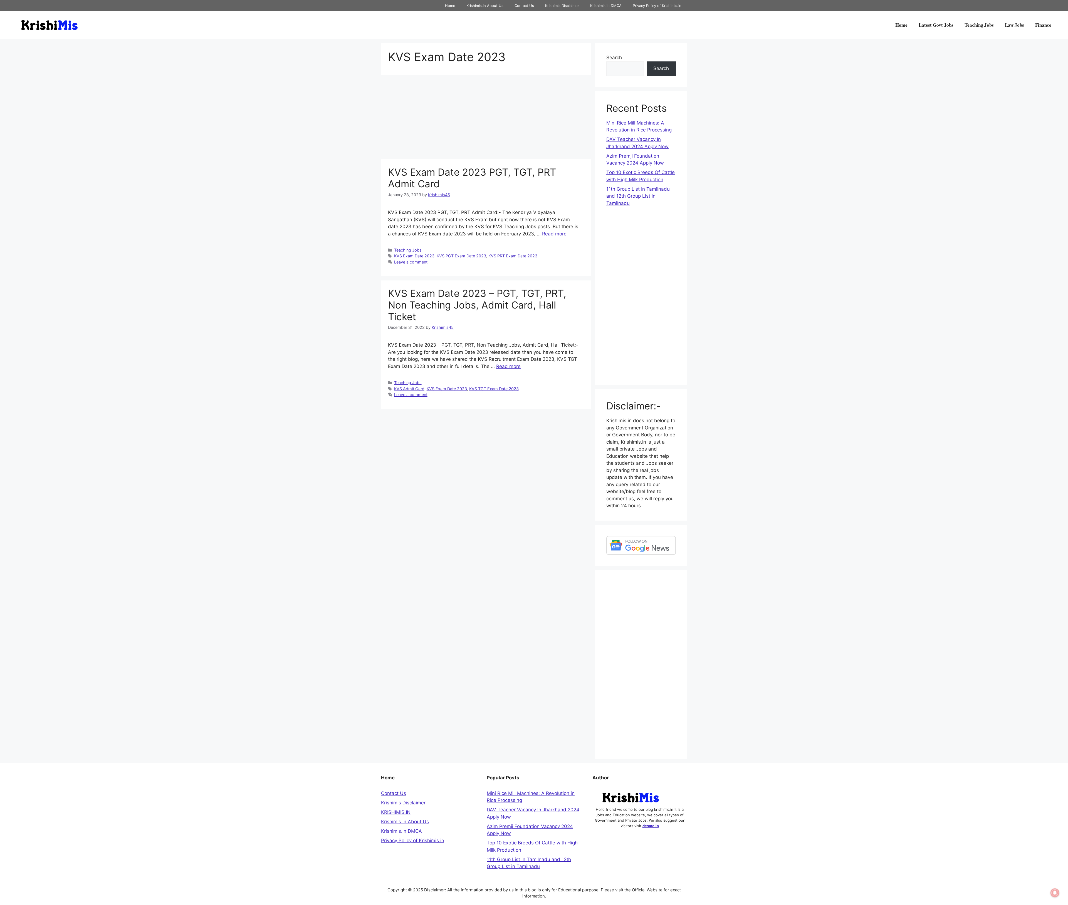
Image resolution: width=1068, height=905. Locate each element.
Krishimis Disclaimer (562, 5)
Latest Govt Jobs (936, 24)
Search (614, 57)
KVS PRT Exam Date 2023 (512, 255)
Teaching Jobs (979, 24)
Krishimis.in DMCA (606, 5)
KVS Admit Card (409, 388)
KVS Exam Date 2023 (414, 255)
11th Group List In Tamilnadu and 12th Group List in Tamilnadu (638, 196)
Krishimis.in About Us (484, 5)
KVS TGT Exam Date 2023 (494, 388)
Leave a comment (410, 262)
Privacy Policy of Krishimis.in (657, 5)
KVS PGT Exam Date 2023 (461, 255)
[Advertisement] (486, 118)
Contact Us (524, 5)
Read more (554, 234)
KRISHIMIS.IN (396, 812)
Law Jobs (1014, 24)
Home (450, 5)
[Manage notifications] (1054, 892)
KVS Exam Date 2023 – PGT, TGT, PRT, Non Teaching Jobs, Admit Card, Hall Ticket (477, 304)
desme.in (650, 826)
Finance (1043, 24)
